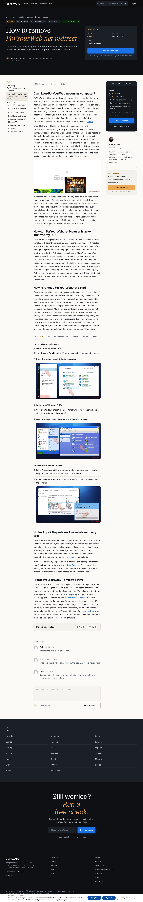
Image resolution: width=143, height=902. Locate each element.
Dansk (53, 748)
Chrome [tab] (85, 337)
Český (53, 759)
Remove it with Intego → (111, 51)
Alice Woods (16, 58)
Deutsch (9, 742)
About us (98, 861)
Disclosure (98, 877)
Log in (133, 3)
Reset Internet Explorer (17, 116)
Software (43, 3)
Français (54, 742)
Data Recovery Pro (75, 565)
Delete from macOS (16, 112)
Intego (90, 121)
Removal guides (18, 17)
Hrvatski (54, 765)
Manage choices (125, 898)
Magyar (98, 759)
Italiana (98, 742)
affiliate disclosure (43, 893)
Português (10, 748)
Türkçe (9, 753)
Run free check (86, 830)
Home (7, 17)
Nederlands (55, 736)
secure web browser (90, 611)
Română (9, 770)
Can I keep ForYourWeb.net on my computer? (16, 88)
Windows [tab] (39, 337)
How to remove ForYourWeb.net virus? (16, 103)
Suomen (99, 753)
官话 (8, 765)
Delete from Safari (15, 132)
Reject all (109, 898)
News (26, 3)
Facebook (9, 875)
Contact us (99, 881)
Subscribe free (122, 187)
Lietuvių (9, 736)
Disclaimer (98, 873)
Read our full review (121, 126)
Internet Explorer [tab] (61, 337)
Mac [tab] (48, 337)
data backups (68, 557)
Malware (34, 3)
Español (98, 748)
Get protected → (122, 120)
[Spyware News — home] (13, 4)
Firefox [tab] (75, 337)
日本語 (98, 765)
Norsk (8, 759)
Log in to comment (90, 705)
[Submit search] (98, 3)
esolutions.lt (20, 872)
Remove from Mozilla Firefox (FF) (16, 121)
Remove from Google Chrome (16, 127)
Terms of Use (100, 865)
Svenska (54, 753)
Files (51, 3)
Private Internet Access (75, 598)
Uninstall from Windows (17, 109)
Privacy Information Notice (104, 869)
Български (55, 770)
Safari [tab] (94, 337)
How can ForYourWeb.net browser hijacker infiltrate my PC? (17, 96)
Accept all (94, 898)
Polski (97, 736)
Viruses (53, 861)
